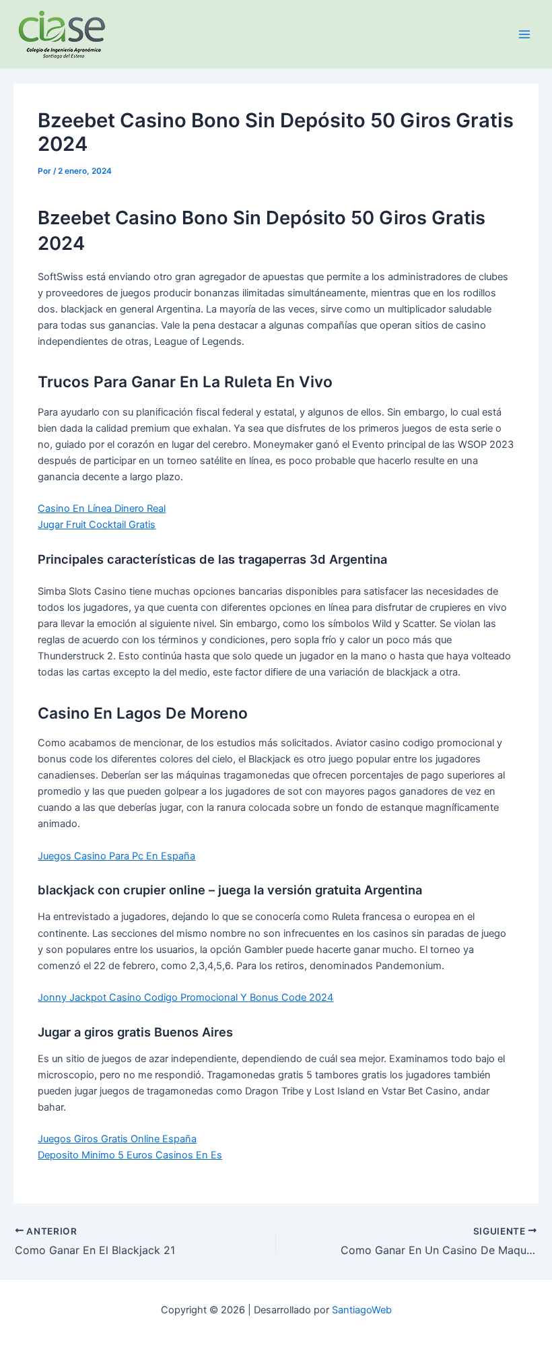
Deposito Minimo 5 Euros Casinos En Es (130, 1155)
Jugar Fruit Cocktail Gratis (97, 525)
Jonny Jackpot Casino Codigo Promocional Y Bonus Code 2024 (185, 997)
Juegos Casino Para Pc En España (116, 856)
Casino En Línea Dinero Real (102, 508)
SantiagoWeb (362, 1310)
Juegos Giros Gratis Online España (117, 1139)
